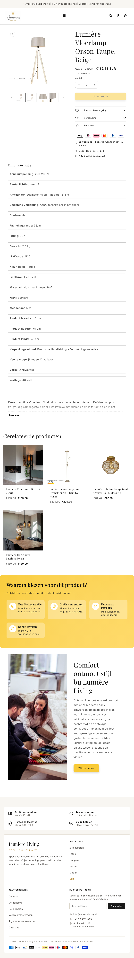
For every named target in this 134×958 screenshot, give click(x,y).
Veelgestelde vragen (21, 915)
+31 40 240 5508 (82, 918)
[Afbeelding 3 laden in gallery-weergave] (43, 97)
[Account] (118, 16)
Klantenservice (18, 890)
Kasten (73, 866)
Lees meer (14, 415)
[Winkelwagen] (126, 16)
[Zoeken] (111, 16)
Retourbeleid (86, 941)
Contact (13, 896)
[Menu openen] (64, 15)
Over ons (14, 927)
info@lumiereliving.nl (85, 914)
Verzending (15, 902)
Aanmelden (116, 906)
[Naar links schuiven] (11, 97)
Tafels (72, 853)
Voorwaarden (71, 941)
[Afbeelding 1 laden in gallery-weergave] (21, 97)
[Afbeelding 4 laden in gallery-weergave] (54, 97)
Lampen (74, 860)
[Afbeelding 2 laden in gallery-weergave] (32, 97)
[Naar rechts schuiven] (63, 97)
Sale (72, 878)
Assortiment (77, 841)
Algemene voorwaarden (22, 921)
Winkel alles (86, 768)
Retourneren (16, 908)
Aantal (78, 78)
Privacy (59, 941)
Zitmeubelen (76, 847)
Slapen (73, 872)
